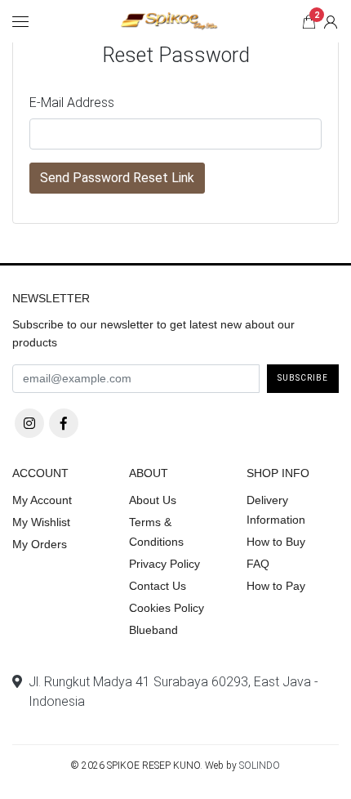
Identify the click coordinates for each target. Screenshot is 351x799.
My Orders (39, 544)
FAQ (258, 563)
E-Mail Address (71, 102)
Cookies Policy (166, 607)
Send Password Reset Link (117, 177)
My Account (42, 500)
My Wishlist (41, 522)
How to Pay (276, 585)
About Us (152, 500)
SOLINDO (259, 765)
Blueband (153, 629)
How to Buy (276, 541)
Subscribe (303, 377)
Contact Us (157, 585)
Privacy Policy (164, 563)
